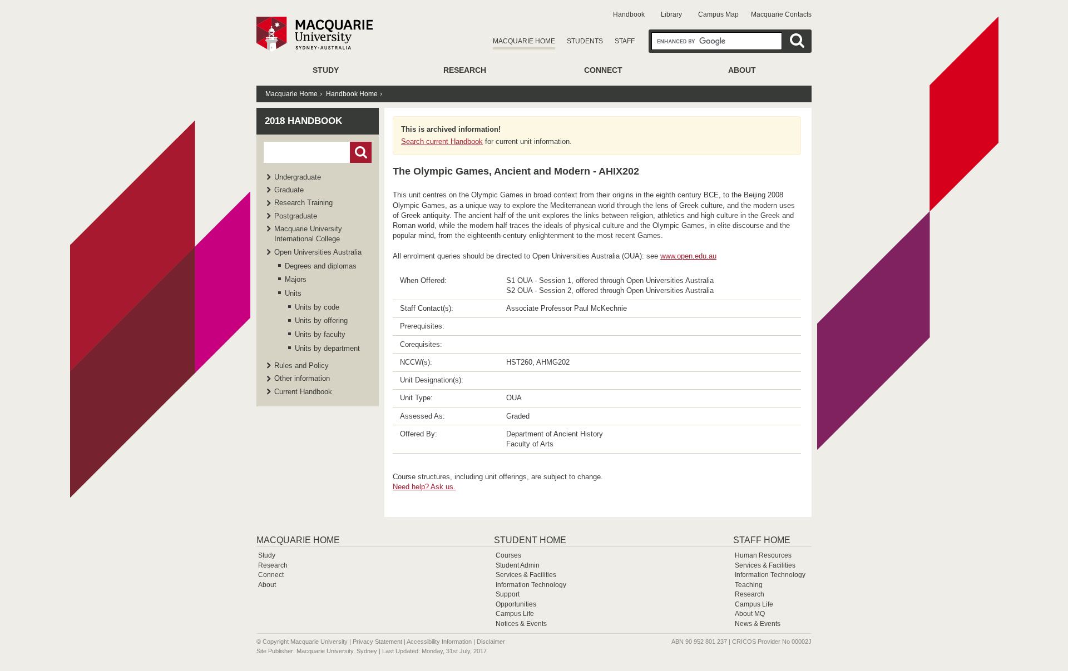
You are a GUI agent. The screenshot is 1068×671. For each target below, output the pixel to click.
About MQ (750, 614)
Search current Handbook (442, 141)
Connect (603, 70)
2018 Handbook (303, 121)
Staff (625, 41)
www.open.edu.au (688, 256)
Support (508, 594)
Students (585, 41)
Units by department (327, 348)
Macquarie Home (524, 41)
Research (464, 70)
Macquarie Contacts (781, 14)
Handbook (629, 14)
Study (326, 70)
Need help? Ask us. (424, 487)
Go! (361, 152)
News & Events (757, 624)
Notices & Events (521, 624)
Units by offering (321, 320)
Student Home (530, 540)
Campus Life (515, 614)
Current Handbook (303, 391)
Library (671, 14)
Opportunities (516, 604)
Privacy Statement (377, 641)
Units (293, 293)
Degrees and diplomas (321, 266)
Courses (508, 555)
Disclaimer (491, 641)
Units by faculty (320, 334)
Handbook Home (352, 94)
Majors (295, 279)
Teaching (749, 585)
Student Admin (518, 565)
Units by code (317, 307)
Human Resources (763, 555)
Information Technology (531, 585)
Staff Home (761, 540)
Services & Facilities (526, 575)
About (742, 70)
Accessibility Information (439, 641)
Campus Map (718, 14)
